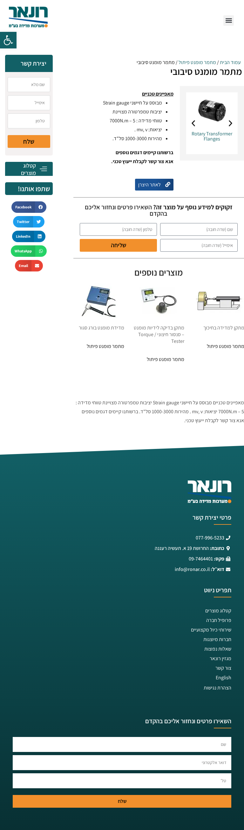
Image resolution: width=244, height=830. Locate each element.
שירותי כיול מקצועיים (211, 629)
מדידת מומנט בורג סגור (101, 327)
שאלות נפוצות (217, 649)
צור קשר (223, 668)
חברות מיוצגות (217, 639)
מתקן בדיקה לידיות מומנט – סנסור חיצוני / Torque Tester (159, 334)
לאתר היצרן (150, 184)
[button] (8, 40)
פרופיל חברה (218, 620)
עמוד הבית (230, 62)
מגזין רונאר (220, 658)
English (223, 677)
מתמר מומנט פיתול (197, 62)
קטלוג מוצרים (218, 610)
